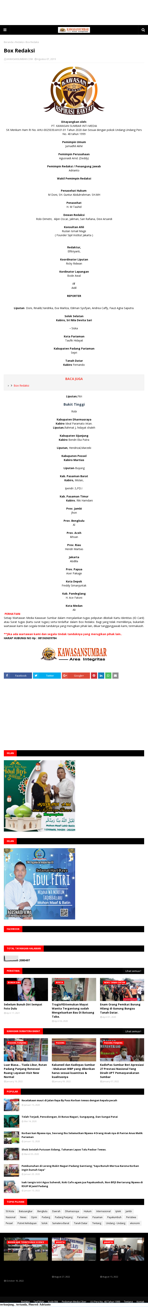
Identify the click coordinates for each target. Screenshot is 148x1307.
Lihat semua (132, 971)
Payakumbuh (114, 1217)
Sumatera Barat (60, 1223)
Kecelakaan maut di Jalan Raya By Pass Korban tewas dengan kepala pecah (69, 1100)
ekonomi (135, 1223)
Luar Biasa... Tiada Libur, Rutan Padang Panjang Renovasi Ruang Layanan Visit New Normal (25, 1071)
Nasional (10, 1217)
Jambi (129, 1211)
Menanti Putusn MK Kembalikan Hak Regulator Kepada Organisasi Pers (70, 1268)
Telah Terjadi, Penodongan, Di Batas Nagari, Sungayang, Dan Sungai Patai (70, 1116)
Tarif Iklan (39, 1301)
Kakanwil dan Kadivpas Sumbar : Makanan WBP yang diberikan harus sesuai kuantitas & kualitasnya (73, 1071)
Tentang (96, 1223)
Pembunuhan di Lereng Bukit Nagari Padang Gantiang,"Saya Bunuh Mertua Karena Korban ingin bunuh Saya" (80, 1167)
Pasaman (97, 1217)
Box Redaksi (21, 385)
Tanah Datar (80, 1223)
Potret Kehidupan (27, 1223)
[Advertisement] (74, 12)
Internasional (103, 1211)
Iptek (118, 1211)
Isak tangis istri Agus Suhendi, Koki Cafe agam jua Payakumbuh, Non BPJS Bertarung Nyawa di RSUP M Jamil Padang (82, 1184)
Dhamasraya (72, 1211)
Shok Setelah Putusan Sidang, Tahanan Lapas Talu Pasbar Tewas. (64, 1149)
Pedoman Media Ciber (74, 1301)
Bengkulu (42, 1211)
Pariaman (82, 1217)
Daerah (56, 1211)
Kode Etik (53, 1301)
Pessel (9, 1223)
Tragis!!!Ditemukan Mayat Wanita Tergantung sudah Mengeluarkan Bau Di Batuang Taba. (73, 1010)
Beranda (8, 42)
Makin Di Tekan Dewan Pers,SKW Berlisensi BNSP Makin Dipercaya (117, 1268)
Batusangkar (26, 1211)
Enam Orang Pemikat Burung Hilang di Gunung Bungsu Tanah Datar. (120, 1008)
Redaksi (19, 42)
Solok (44, 1223)
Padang (46, 1217)
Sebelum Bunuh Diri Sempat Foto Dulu (23, 1006)
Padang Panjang (63, 1217)
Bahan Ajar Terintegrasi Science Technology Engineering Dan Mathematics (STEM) (25, 1270)
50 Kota (10, 1211)
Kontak (140, 1301)
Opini (34, 1217)
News (23, 1217)
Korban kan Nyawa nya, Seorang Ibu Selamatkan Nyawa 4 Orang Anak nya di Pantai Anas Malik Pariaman (82, 1135)
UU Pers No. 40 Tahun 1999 (105, 1301)
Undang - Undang (115, 1223)
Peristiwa (131, 1217)
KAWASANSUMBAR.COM (20, 59)
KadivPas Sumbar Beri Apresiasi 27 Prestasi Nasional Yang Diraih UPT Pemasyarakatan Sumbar (122, 1071)
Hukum (88, 1211)
